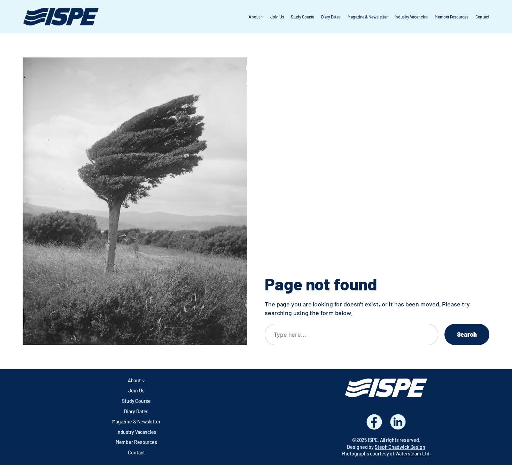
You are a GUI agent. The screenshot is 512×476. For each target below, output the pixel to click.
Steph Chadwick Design (400, 447)
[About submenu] (262, 16)
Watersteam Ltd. (413, 454)
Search (467, 334)
